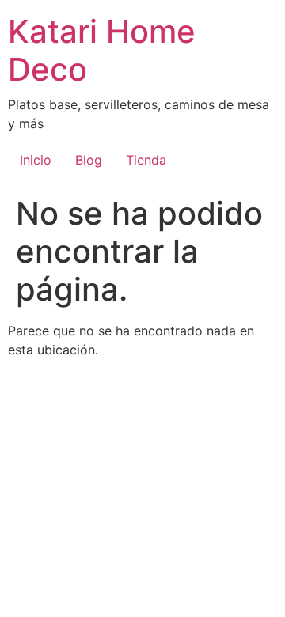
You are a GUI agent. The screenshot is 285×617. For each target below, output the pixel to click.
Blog (88, 160)
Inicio (35, 160)
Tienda (146, 160)
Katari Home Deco (102, 50)
